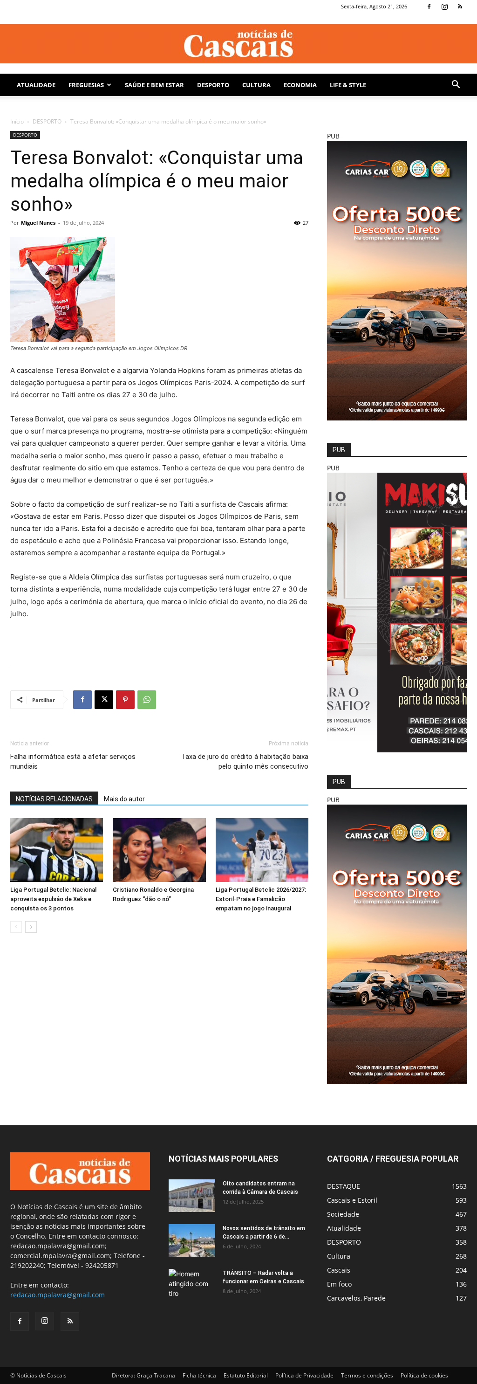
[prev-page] (16, 927)
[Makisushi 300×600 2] (397, 749)
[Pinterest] (125, 699)
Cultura (256, 85)
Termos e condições (367, 1375)
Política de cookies (424, 1375)
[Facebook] (429, 6)
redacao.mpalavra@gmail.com (57, 1294)
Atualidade (36, 85)
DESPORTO (213, 85)
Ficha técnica (199, 1375)
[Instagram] (444, 6)
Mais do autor (124, 799)
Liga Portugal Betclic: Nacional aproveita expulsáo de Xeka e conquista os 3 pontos (53, 899)
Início (17, 121)
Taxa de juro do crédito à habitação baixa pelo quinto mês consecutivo (244, 761)
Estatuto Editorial (246, 1375)
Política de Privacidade (304, 1375)
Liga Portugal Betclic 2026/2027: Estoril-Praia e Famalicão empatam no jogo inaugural (261, 899)
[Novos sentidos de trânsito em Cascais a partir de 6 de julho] (192, 1240)
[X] (104, 699)
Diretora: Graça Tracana (143, 1375)
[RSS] (460, 6)
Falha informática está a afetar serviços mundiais (73, 761)
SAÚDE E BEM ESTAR (154, 85)
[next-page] (31, 927)
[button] (455, 85)
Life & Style (348, 85)
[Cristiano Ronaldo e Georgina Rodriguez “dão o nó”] (159, 850)
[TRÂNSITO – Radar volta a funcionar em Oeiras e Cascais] (192, 1285)
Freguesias (86, 85)
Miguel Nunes (38, 222)
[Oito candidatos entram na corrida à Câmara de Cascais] (192, 1195)
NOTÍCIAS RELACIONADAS (54, 799)
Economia (300, 85)
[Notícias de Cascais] (238, 43)
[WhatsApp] (146, 699)
